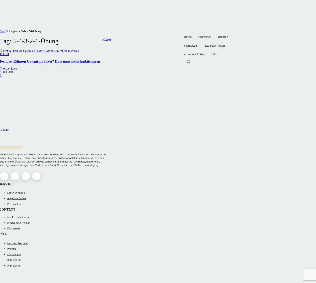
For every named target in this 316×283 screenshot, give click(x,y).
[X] (26, 176)
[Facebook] (4, 176)
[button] (189, 61)
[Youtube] (36, 176)
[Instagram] (15, 176)
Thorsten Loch (8, 68)
